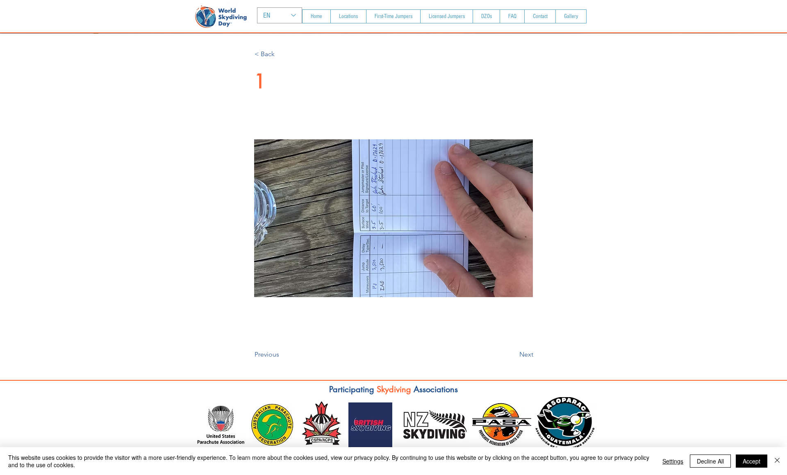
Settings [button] (672, 461)
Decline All (710, 461)
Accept (751, 461)
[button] (282, 54)
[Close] (777, 461)
